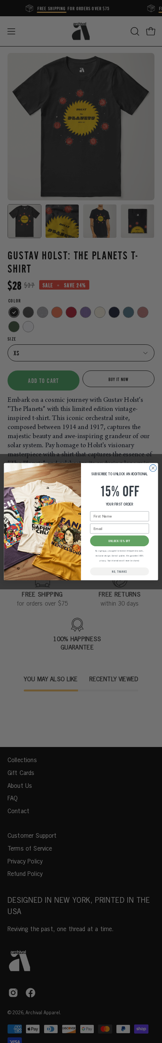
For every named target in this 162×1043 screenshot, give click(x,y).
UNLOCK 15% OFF (119, 541)
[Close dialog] (153, 468)
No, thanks (119, 571)
